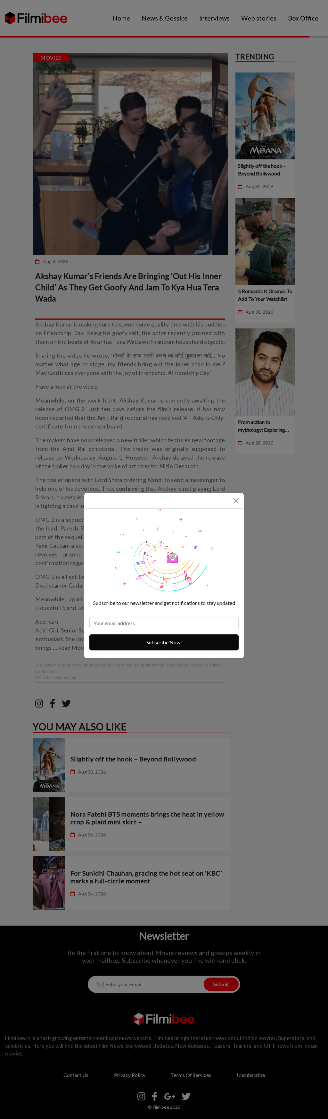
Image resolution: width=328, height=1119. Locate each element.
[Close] (236, 501)
